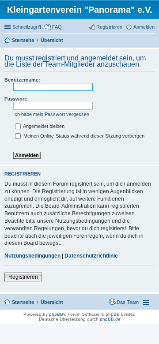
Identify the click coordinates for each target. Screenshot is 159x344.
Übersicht (52, 302)
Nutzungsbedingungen (32, 256)
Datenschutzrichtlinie (91, 256)
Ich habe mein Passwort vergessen (51, 114)
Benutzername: (22, 79)
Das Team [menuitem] (128, 302)
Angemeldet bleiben (43, 126)
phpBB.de (110, 319)
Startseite (23, 302)
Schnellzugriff (26, 27)
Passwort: (16, 98)
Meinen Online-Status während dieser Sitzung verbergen (83, 135)
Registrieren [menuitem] (109, 27)
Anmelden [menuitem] (144, 27)
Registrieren (23, 277)
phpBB (56, 314)
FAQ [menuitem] (57, 27)
